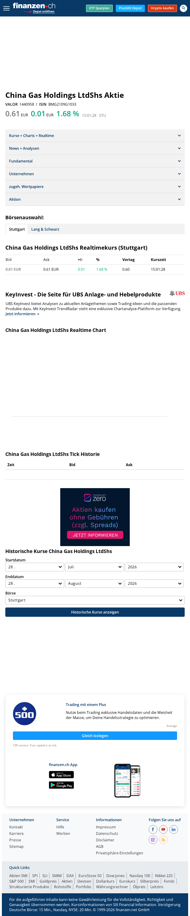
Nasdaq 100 (140, 875)
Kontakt (16, 827)
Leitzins (156, 886)
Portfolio (83, 886)
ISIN (43, 104)
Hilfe (60, 827)
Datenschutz (107, 834)
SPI (35, 875)
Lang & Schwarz (45, 229)
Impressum (106, 827)
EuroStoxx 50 (90, 875)
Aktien (67, 881)
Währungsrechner (112, 886)
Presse (15, 840)
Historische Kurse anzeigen (95, 612)
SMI (31, 881)
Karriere (16, 834)
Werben (63, 834)
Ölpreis (139, 886)
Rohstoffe (62, 886)
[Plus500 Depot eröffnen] (39, 11)
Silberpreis (149, 881)
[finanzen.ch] (34, 5)
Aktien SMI (18, 875)
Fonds (169, 881)
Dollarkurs (105, 881)
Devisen (84, 881)
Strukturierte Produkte (29, 886)
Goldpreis (48, 881)
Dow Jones (115, 875)
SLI (44, 875)
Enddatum (14, 576)
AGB (99, 847)
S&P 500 (16, 881)
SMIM (57, 875)
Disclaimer (105, 840)
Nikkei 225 (164, 875)
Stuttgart (17, 229)
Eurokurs (127, 881)
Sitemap (16, 847)
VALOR (11, 104)
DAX (70, 875)
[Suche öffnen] (183, 8)
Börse (10, 593)
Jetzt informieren (20, 313)
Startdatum (15, 560)
